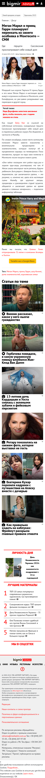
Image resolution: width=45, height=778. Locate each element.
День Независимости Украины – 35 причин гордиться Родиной (25, 613)
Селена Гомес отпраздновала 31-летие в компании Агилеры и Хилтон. (22, 252)
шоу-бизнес (36, 271)
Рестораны (25, 664)
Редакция (6, 704)
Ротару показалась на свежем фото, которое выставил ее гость (19, 445)
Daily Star (20, 123)
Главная (5, 20)
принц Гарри (24, 271)
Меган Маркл (12, 271)
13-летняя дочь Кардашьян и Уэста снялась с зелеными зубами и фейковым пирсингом (16, 402)
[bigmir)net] (14, 3)
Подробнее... (13, 767)
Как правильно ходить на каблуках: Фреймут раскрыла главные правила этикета (20, 529)
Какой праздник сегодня (11, 15)
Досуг (13, 20)
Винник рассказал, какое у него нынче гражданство (17, 317)
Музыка (14, 664)
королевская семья (29, 274)
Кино (5, 664)
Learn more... (28, 773)
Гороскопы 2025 (30, 15)
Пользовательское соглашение (15, 722)
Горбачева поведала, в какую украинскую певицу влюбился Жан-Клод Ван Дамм (19, 358)
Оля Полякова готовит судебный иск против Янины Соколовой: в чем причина (24, 623)
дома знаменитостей (11, 274)
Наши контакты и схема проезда (16, 709)
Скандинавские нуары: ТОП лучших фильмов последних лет (25, 605)
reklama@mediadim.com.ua (14, 736)
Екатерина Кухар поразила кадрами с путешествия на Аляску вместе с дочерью (18, 486)
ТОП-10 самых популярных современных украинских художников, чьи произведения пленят (24, 595)
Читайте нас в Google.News (22, 261)
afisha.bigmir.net (17, 691)
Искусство (37, 664)
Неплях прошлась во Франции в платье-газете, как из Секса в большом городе (24, 633)
